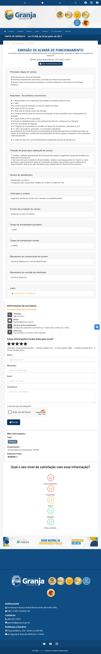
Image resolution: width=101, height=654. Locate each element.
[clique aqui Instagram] (57, 644)
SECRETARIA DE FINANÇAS (24, 293)
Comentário (12, 387)
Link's (13, 288)
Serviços (37, 31)
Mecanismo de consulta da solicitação (28, 272)
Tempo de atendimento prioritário (26, 225)
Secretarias (29, 31)
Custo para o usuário (20, 193)
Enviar (14, 422)
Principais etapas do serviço (23, 72)
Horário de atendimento (21, 175)
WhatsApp (11, 366)
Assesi (41, 651)
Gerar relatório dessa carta (51, 64)
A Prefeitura (11, 31)
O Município (20, 31)
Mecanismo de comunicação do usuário (29, 256)
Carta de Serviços (19, 43)
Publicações (45, 31)
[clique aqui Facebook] (50, 644)
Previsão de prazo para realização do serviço (31, 150)
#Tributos (12, 442)
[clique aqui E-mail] (44, 644)
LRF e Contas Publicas (56, 31)
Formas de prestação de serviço (25, 209)
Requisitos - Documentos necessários (28, 95)
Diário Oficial (67, 31)
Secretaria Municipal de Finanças (22, 309)
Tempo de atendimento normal (24, 240)
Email (9, 376)
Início (7, 43)
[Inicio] (5, 31)
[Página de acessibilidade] (60, 3)
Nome (9, 355)
